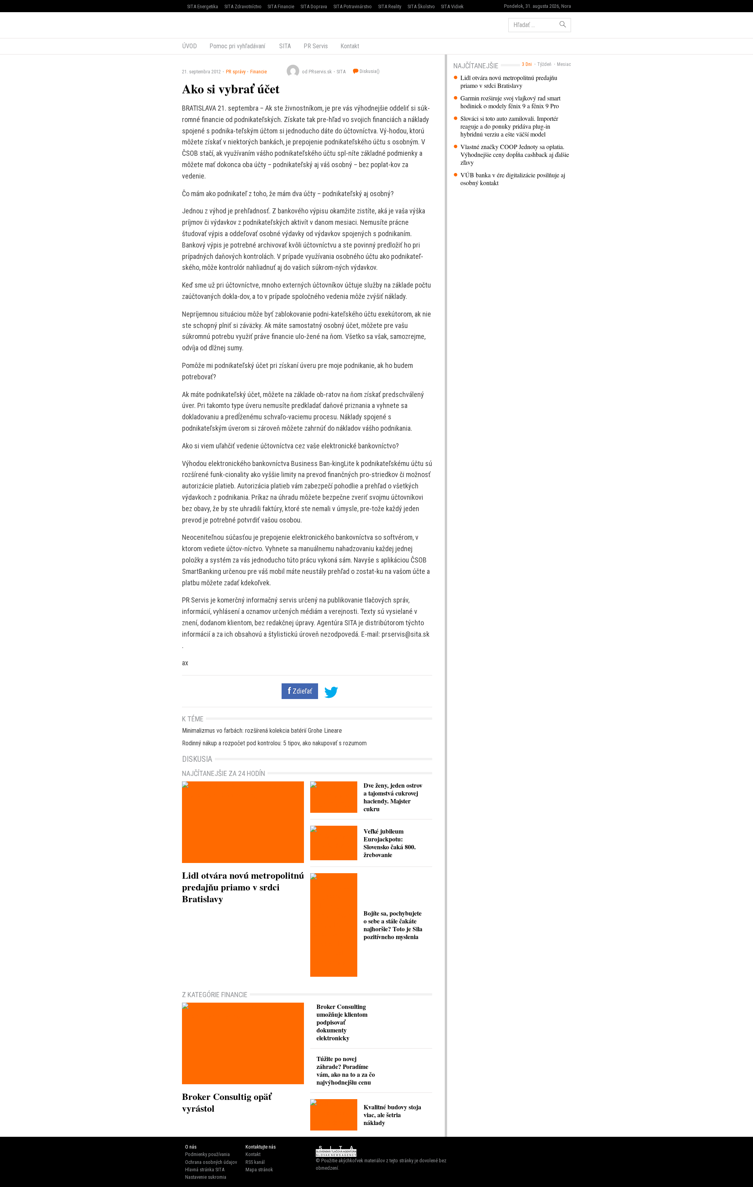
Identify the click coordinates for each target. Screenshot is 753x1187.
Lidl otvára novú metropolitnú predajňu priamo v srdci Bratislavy (508, 81)
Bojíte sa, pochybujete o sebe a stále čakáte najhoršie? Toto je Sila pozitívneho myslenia (393, 924)
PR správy (236, 72)
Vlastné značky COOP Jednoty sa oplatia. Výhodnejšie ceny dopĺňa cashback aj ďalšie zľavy (514, 154)
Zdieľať (301, 691)
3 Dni (527, 64)
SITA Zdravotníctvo (243, 6)
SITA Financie (280, 6)
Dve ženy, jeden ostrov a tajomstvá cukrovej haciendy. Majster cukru (393, 797)
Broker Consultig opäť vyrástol (226, 1102)
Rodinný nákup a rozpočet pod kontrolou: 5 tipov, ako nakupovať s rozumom (274, 743)
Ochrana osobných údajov (211, 1162)
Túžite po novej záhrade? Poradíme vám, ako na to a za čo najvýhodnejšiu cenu (345, 1070)
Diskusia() (369, 71)
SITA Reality (389, 6)
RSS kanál (255, 1162)
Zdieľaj (205, 24)
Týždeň (544, 64)
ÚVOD (189, 46)
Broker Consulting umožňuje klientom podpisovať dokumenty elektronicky (341, 1022)
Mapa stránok (259, 1169)
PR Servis (316, 46)
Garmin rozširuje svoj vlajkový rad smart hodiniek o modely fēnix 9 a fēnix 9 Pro (510, 102)
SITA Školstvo (421, 6)
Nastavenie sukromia (205, 1177)
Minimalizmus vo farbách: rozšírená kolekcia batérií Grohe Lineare (262, 730)
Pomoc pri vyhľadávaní (237, 46)
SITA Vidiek (452, 6)
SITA (284, 46)
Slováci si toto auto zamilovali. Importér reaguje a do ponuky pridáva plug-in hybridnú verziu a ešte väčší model (509, 126)
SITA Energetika (202, 6)
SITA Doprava (313, 6)
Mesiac (564, 64)
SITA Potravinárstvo (352, 6)
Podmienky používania (207, 1154)
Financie (258, 72)
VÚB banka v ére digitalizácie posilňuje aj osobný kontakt (512, 179)
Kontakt (349, 46)
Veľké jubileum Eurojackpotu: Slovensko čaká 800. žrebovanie (390, 843)
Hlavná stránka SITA (204, 1169)
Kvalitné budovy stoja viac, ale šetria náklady (392, 1114)
